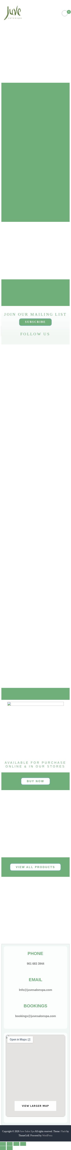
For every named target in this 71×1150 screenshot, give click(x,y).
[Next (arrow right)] (10, 1148)
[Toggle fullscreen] (16, 1144)
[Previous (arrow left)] (3, 1148)
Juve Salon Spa (27, 1131)
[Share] (10, 1144)
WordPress (47, 1135)
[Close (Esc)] (3, 1144)
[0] (65, 13)
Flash (63, 1131)
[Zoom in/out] (23, 1144)
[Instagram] (21, 340)
